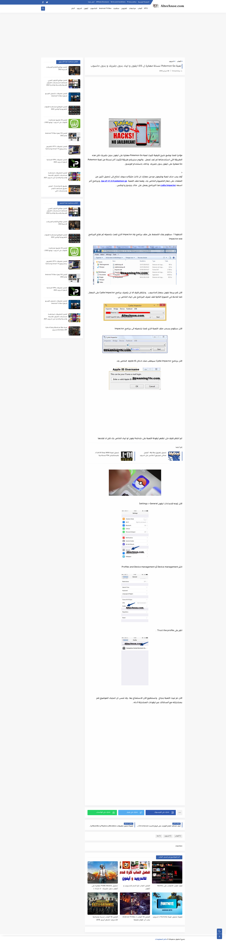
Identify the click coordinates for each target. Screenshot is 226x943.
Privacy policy (131, 2)
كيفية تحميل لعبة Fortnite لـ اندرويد (167, 917)
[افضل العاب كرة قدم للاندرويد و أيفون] (135, 872)
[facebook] (43, 2)
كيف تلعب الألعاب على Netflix (169, 886)
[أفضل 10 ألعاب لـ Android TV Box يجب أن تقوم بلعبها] (135, 903)
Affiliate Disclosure (102, 2)
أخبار (73, 9)
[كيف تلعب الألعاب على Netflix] (167, 872)
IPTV (146, 9)
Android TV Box (105, 9)
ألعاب (140, 9)
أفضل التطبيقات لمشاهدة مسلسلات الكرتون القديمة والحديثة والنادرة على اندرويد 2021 (55, 175)
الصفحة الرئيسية (143, 2)
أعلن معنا (91, 2)
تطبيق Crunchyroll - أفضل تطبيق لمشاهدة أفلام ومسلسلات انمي (57, 189)
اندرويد (79, 9)
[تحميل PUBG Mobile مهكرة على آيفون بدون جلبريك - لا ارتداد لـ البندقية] (102, 872)
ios (158, 836)
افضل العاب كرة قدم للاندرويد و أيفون (136, 887)
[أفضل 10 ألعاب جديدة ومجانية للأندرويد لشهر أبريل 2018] (102, 903)
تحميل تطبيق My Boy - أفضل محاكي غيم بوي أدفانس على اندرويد (153, 454)
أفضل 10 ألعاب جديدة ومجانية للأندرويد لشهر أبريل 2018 (105, 918)
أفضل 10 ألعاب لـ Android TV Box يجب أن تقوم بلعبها (136, 918)
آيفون (86, 9)
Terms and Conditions (118, 2)
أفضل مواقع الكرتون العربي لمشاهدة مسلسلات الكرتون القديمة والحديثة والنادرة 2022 (56, 83)
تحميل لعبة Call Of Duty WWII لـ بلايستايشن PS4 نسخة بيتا (107, 454)
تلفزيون (124, 9)
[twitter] (47, 2)
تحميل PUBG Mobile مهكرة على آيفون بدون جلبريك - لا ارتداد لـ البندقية (105, 887)
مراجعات (132, 9)
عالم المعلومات (161, 939)
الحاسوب (93, 9)
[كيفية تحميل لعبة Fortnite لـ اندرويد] (167, 903)
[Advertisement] (113, 33)
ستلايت (116, 9)
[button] (161, 812)
